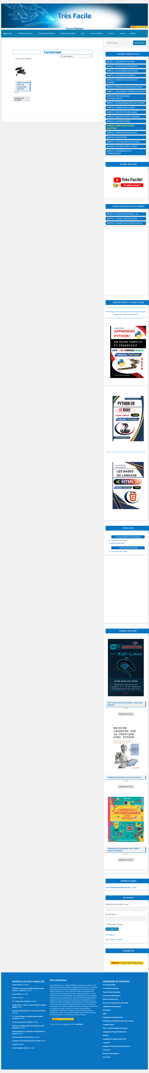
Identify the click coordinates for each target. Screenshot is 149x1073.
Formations (107, 1010)
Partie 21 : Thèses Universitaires (122, 218)
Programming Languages (111, 992)
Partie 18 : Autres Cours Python (122, 146)
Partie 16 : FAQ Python (117, 137)
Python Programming (110, 999)
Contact (111, 34)
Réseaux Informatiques (111, 1053)
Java (82, 34)
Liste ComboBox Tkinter (20, 1048)
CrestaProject (78, 1024)
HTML (105, 1014)
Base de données (118, 543)
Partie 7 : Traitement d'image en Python (126, 91)
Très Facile (74, 15)
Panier (132, 34)
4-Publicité (106, 1057)
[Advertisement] (126, 244)
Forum (122, 34)
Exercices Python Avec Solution (23, 1037)
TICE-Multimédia (96, 34)
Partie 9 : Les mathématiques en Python (125, 103)
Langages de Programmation (113, 1017)
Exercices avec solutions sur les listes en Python (28, 1011)
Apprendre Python (25, 34)
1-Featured (106, 1050)
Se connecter (112, 929)
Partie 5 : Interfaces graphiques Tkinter (122, 81)
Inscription (110, 935)
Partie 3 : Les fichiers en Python (122, 71)
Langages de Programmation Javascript (116, 1046)
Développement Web (45, 34)
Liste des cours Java (119, 540)
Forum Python (17, 985)
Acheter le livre (126, 714)
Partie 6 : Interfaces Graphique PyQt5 (124, 87)
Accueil (9, 34)
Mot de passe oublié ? (114, 939)
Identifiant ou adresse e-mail (117, 904)
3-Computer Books (109, 985)
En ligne (121, 887)
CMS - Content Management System (115, 1028)
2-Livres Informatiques (111, 988)
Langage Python (108, 1025)
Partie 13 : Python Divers (118, 121)
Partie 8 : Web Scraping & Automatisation (118, 97)
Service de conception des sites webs (115, 1003)
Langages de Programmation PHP (114, 1039)
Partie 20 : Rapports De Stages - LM (122, 214)
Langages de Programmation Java (114, 1032)
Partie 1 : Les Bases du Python (121, 62)
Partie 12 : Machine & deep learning (123, 117)
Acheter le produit (19, 99)
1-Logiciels (106, 1043)
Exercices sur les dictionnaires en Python (26, 1041)
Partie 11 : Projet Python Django (122, 112)
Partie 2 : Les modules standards (122, 66)
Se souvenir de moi (115, 924)
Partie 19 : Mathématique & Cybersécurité (119, 152)
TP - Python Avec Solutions (21, 1001)
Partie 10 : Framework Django (121, 107)
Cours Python (17, 994)
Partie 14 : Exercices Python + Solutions (121, 127)
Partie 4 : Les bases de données (121, 75)
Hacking (105, 1035)
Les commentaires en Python (22, 1022)
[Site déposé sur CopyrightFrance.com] (127, 969)
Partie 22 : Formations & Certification (124, 223)
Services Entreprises (68, 34)
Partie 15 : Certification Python (122, 133)
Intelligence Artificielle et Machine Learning (118, 1021)
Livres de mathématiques (111, 996)
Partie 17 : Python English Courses (123, 142)
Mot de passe (111, 914)
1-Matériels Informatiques (112, 1006)
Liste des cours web (119, 551)
